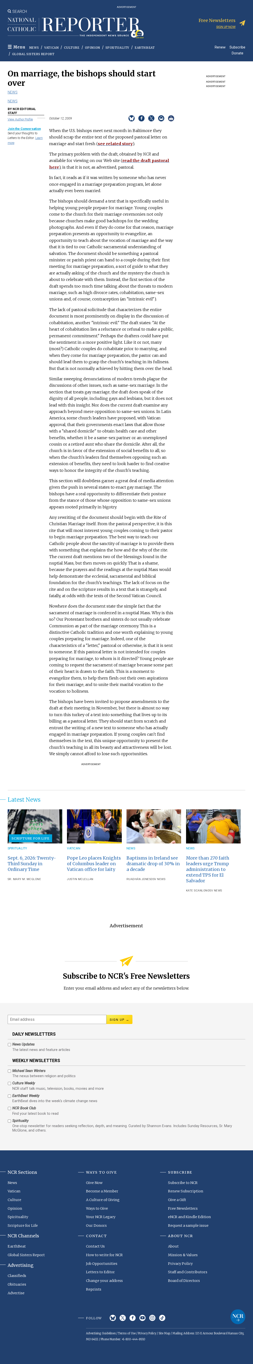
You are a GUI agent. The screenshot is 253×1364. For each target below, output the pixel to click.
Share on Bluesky (131, 118)
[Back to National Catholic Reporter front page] (76, 28)
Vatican (51, 47)
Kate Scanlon (197, 890)
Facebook (132, 1318)
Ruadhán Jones (138, 879)
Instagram (152, 1318)
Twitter (123, 1318)
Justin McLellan (80, 879)
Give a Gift (177, 1200)
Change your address (104, 1280)
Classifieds (17, 1275)
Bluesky (113, 1318)
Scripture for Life (30, 838)
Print (171, 118)
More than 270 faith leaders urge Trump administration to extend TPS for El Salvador (207, 869)
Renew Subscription (185, 1191)
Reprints (93, 1289)
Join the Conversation (24, 129)
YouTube (142, 1318)
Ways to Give (97, 1208)
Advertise (16, 1293)
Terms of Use (127, 1333)
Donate (237, 53)
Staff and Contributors (187, 1272)
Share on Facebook (141, 118)
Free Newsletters (183, 1208)
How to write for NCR (104, 1255)
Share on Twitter (151, 118)
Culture (71, 47)
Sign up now (225, 27)
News (34, 47)
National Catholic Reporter (238, 1316)
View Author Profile (20, 119)
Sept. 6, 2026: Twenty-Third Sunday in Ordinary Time (32, 863)
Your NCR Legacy (100, 1217)
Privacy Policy (180, 1263)
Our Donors (96, 1225)
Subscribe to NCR (183, 1183)
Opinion (92, 47)
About (173, 1246)
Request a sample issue (188, 1225)
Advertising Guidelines (101, 1333)
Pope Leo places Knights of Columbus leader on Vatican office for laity (94, 863)
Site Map (164, 1333)
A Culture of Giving (103, 1200)
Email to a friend (161, 118)
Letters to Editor (100, 1272)
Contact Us (95, 1246)
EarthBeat (145, 47)
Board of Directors (184, 1280)
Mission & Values (183, 1255)
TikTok (162, 1318)
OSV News (158, 879)
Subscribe (237, 47)
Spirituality (117, 47)
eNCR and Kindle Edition (189, 1217)
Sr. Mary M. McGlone (24, 879)
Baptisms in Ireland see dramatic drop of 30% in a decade (153, 863)
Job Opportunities (101, 1263)
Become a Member (102, 1191)
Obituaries (17, 1284)
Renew (220, 47)
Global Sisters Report (33, 54)
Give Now (94, 1183)
